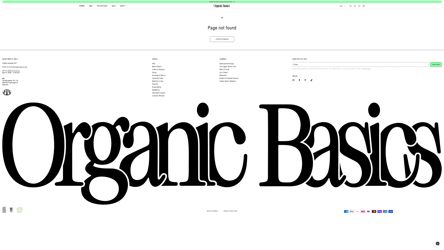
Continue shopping (222, 39)
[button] (351, 6)
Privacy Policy (367, 69)
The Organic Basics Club (227, 66)
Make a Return (157, 66)
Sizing (154, 72)
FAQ (153, 63)
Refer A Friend (224, 69)
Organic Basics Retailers (227, 81)
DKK (341, 6)
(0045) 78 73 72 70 (13, 70)
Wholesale (222, 75)
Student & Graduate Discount (228, 78)
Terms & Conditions (212, 211)
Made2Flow (156, 90)
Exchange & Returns (159, 75)
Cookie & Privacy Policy (230, 211)
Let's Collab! (223, 72)
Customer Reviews (158, 96)
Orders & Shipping (158, 69)
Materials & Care (157, 81)
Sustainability (156, 87)
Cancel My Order (157, 78)
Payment (155, 84)
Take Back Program (158, 93)
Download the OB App (226, 63)
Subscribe (436, 64)
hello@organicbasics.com (18, 67)
